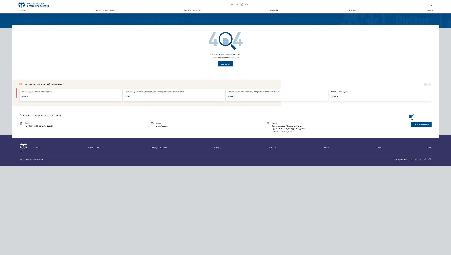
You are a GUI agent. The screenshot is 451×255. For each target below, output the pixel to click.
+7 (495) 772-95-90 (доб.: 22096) (39, 126)
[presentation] (425, 85)
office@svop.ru (162, 126)
